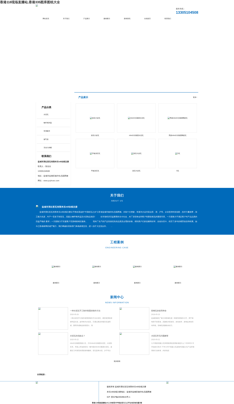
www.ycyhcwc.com (51, 180)
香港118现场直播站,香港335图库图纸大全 (30, 2)
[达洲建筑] (37, 6)
